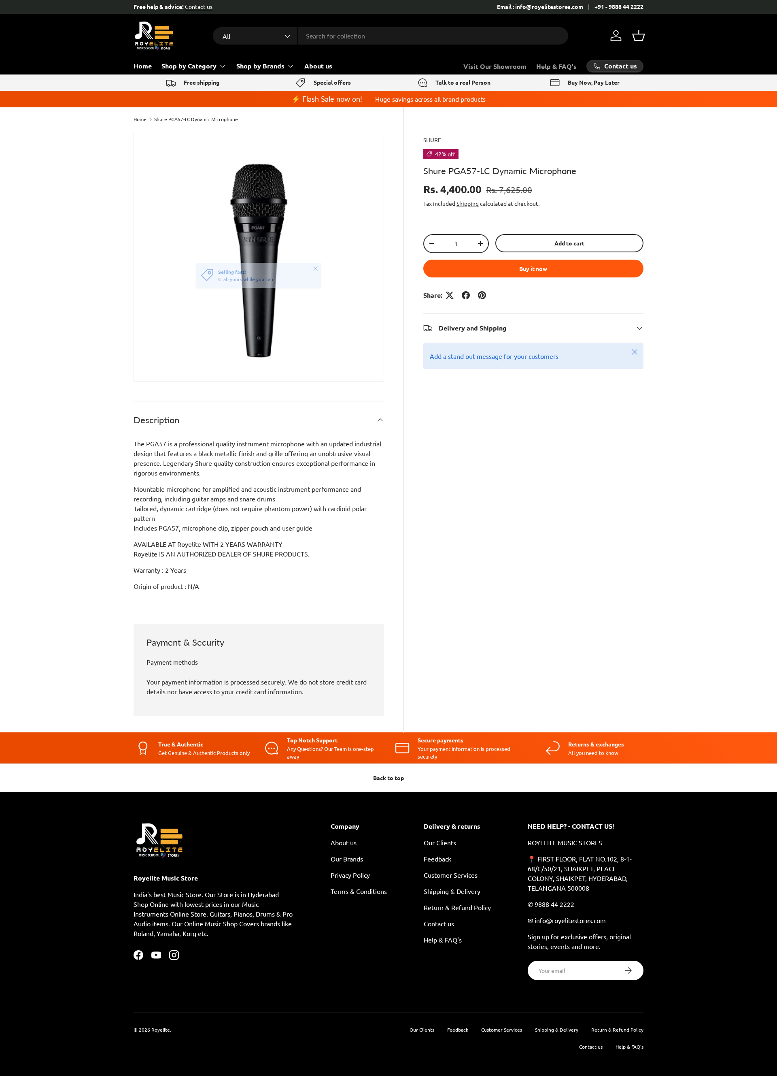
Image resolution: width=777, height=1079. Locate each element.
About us (318, 66)
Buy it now (533, 268)
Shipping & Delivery (452, 891)
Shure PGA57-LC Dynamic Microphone (196, 119)
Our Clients (440, 842)
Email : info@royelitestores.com (540, 6)
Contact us (198, 6)
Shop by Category (189, 66)
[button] (639, 36)
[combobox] (390, 36)
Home (143, 66)
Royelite (160, 1029)
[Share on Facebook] (466, 295)
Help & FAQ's (556, 66)
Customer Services (451, 875)
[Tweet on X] (450, 295)
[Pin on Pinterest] (482, 295)
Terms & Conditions (359, 891)
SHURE (432, 139)
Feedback (437, 859)
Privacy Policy (350, 875)
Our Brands (347, 859)
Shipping (467, 203)
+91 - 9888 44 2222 (618, 6)
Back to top (388, 777)
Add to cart (569, 243)
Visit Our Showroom (494, 66)
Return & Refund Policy (457, 907)
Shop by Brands (260, 66)
